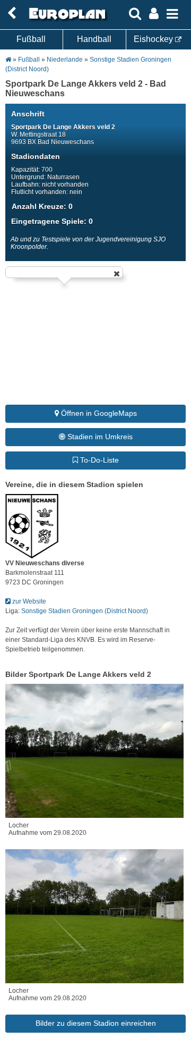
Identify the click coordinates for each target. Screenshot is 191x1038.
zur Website (28, 601)
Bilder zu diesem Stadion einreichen (96, 1023)
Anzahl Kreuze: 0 (42, 206)
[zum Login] (11, 13)
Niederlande (65, 59)
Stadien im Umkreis (99, 436)
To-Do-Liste (98, 460)
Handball (94, 39)
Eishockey (154, 39)
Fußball (31, 39)
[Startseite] (65, 19)
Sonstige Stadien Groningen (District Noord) (84, 611)
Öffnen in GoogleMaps (98, 413)
